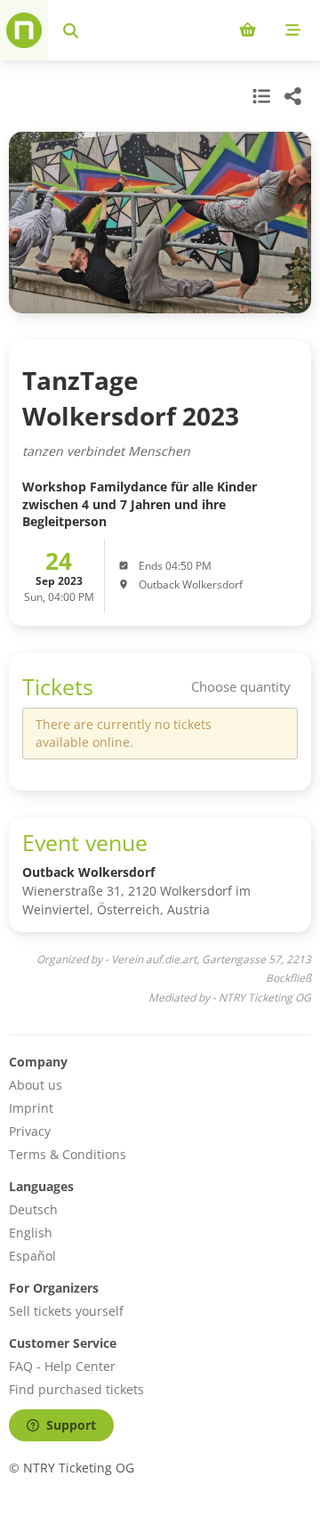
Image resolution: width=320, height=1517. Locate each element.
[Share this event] (293, 96)
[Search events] (70, 30)
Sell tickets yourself (66, 1310)
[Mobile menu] (293, 30)
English (30, 1232)
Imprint (31, 1107)
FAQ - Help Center (62, 1366)
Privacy (30, 1131)
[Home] (24, 30)
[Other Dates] (260, 96)
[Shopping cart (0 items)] (247, 30)
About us (35, 1084)
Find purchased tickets (76, 1389)
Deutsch (33, 1209)
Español (32, 1255)
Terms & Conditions (67, 1154)
